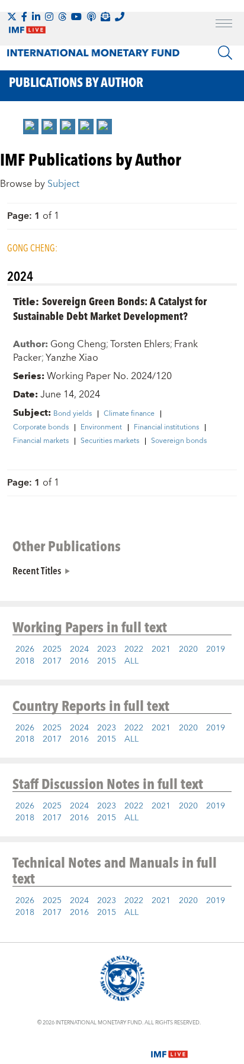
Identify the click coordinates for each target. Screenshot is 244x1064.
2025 (52, 649)
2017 (52, 661)
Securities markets (110, 441)
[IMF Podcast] (91, 16)
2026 (24, 649)
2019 (215, 649)
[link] (30, 126)
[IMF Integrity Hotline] (119, 16)
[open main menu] (224, 25)
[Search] (225, 53)
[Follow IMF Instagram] (49, 16)
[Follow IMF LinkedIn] (36, 16)
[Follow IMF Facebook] (24, 16)
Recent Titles (36, 570)
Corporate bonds (41, 427)
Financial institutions (166, 427)
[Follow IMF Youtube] (76, 16)
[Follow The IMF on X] (12, 16)
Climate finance (129, 414)
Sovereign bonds (179, 441)
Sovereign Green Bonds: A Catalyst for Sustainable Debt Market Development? (110, 308)
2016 (79, 661)
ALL (131, 661)
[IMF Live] (169, 1047)
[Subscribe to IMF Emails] (105, 16)
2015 (106, 661)
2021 (161, 649)
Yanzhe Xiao (72, 358)
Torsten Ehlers (140, 344)
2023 (106, 649)
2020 (188, 649)
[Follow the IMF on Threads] (62, 16)
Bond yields (72, 414)
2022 (133, 649)
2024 (79, 649)
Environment (101, 427)
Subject (63, 184)
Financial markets (41, 441)
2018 (24, 661)
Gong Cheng (78, 344)
